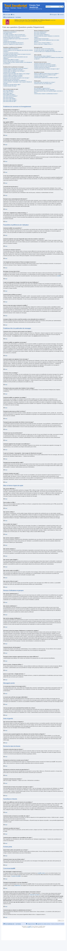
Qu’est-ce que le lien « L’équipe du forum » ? (43, 44)
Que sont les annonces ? (8, 97)
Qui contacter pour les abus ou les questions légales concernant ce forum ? (48, 91)
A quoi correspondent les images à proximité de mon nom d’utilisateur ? (15, 57)
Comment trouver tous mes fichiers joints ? (43, 83)
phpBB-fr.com (30, 927)
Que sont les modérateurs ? (40, 33)
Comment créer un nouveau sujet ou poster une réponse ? (15, 68)
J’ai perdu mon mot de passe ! (9, 41)
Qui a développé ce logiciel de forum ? (42, 88)
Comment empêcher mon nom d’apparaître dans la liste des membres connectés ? (18, 51)
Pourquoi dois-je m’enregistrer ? (10, 31)
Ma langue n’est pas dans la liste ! (10, 55)
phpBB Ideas (17, 885)
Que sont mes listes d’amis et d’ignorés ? (42, 56)
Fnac (37, 21)
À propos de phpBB (16, 876)
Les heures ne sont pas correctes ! (10, 52)
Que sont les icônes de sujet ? (9, 101)
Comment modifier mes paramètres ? (11, 48)
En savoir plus (52, 20)
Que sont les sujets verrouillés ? (10, 100)
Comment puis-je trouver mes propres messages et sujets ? (47, 68)
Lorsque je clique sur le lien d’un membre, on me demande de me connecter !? (17, 63)
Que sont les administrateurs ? (40, 31)
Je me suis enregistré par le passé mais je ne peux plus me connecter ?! (15, 39)
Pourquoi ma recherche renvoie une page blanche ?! (45, 66)
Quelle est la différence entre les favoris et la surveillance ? (46, 73)
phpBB (58, 275)
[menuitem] (12, 15)
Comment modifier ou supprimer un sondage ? (13, 75)
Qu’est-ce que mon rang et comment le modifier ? (13, 60)
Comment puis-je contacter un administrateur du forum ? (46, 93)
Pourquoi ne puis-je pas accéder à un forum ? (13, 76)
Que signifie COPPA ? (8, 33)
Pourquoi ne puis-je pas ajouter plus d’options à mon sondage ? (16, 73)
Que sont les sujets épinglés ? (9, 98)
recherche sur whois (34, 894)
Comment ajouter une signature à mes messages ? (14, 71)
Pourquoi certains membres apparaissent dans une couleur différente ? (46, 40)
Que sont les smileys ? (8, 93)
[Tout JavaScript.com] (16, 6)
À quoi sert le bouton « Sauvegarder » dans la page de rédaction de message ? (17, 82)
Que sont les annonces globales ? (10, 95)
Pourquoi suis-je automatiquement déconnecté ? (13, 42)
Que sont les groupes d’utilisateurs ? (42, 34)
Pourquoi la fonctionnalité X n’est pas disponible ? (44, 89)
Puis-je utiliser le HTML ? (8, 91)
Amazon (40, 21)
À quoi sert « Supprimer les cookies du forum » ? (13, 44)
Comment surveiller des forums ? (41, 76)
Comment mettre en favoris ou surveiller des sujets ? (45, 74)
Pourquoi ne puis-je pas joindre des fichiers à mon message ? (16, 77)
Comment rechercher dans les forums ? (42, 63)
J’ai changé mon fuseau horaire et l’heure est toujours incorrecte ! (17, 54)
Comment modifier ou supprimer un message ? (13, 69)
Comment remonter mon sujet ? (10, 85)
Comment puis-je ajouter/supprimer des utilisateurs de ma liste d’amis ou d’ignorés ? (48, 58)
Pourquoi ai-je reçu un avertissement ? (11, 79)
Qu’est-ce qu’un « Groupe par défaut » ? (42, 42)
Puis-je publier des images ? (9, 94)
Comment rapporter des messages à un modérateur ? (14, 80)
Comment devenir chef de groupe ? (41, 38)
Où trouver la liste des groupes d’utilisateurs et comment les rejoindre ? (46, 36)
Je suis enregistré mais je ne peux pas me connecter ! (14, 36)
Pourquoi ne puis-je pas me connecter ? (11, 37)
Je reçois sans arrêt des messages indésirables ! (44, 50)
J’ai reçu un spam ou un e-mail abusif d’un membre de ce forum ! (47, 51)
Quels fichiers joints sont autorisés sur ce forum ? (44, 82)
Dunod (34, 21)
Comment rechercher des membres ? (42, 67)
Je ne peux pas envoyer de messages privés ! (44, 48)
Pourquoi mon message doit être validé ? (12, 84)
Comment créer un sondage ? (9, 72)
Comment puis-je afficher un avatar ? (11, 59)
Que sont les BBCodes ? (8, 90)
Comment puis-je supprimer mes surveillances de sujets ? (46, 77)
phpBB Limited (41, 873)
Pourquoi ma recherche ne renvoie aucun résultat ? (45, 64)
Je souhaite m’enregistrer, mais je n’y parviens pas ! (14, 34)
